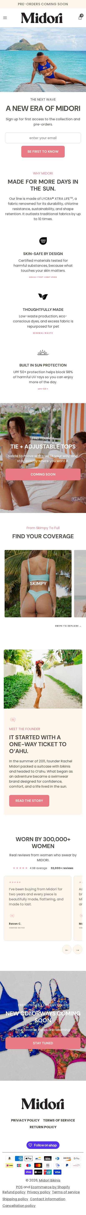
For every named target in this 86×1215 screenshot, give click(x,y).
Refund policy (14, 1192)
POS (19, 1187)
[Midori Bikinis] (43, 1104)
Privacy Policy (25, 1120)
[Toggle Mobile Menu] (5, 17)
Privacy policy (38, 1192)
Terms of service (66, 1192)
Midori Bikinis (49, 1180)
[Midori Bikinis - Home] (42, 17)
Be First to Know (43, 151)
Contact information (47, 1199)
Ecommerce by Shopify (50, 1187)
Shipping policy (15, 1199)
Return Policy (43, 1127)
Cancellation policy (19, 1205)
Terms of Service (59, 1120)
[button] (79, 18)
